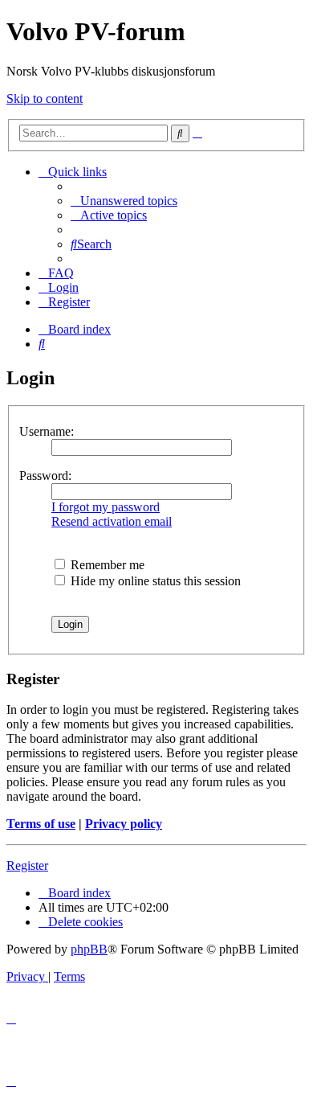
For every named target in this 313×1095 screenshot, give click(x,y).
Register (27, 865)
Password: (45, 475)
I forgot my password (105, 507)
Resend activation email (111, 521)
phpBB (89, 949)
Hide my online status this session (154, 581)
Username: (46, 431)
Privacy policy (123, 823)
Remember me (105, 565)
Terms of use (40, 823)
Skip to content (44, 98)
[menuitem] (124, 200)
